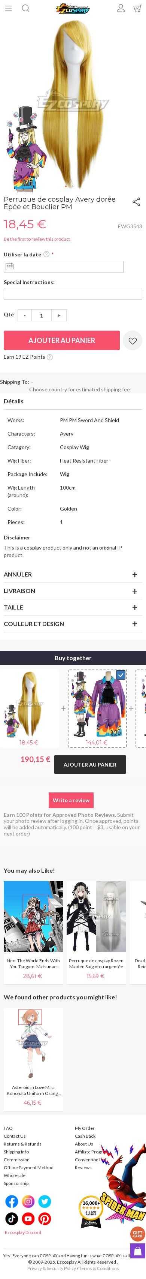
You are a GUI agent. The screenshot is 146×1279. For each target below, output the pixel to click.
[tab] (73, 401)
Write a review (71, 800)
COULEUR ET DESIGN (34, 623)
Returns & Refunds (23, 1144)
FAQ (8, 1128)
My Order (85, 1128)
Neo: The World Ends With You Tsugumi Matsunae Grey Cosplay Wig (33, 964)
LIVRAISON (19, 590)
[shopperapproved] (91, 1212)
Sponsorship (16, 1183)
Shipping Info (16, 1152)
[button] (66, 186)
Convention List (90, 1159)
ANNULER (18, 574)
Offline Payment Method (29, 1167)
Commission (17, 1159)
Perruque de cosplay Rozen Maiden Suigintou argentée (96, 963)
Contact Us (15, 1136)
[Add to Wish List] (132, 340)
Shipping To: (14, 382)
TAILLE (13, 607)
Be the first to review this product (37, 239)
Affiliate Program (92, 1152)
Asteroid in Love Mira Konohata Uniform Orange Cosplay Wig (33, 1090)
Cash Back (85, 1136)
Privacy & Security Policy (51, 1268)
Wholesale (14, 1175)
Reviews (83, 1167)
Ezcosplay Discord (23, 1232)
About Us (84, 1144)
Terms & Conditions (99, 1268)
